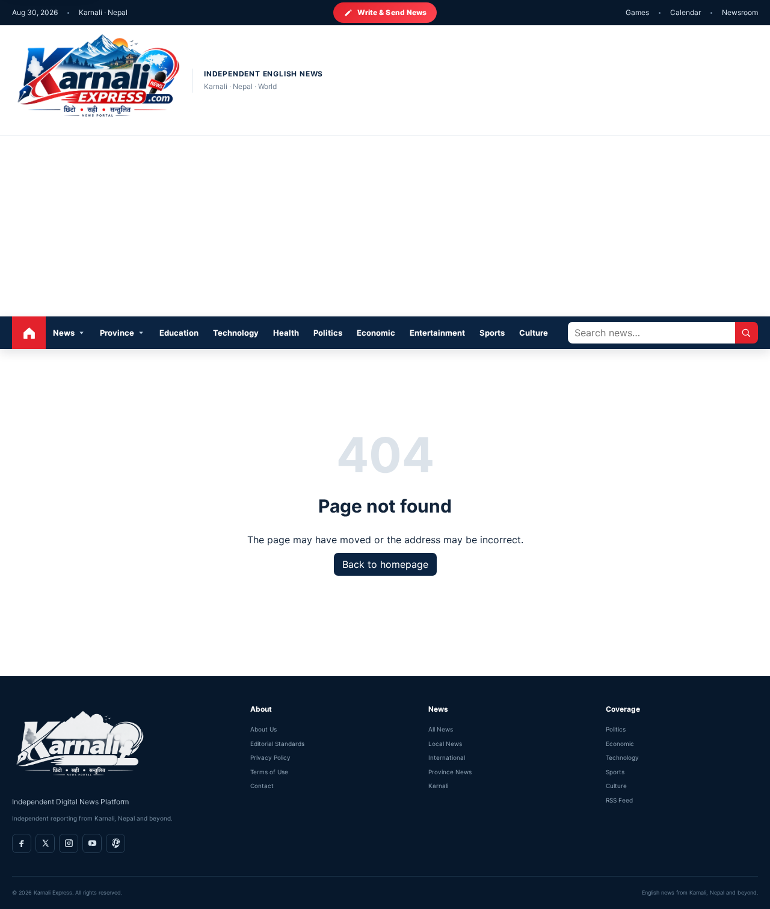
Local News (445, 743)
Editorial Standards (277, 743)
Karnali (438, 785)
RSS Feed (619, 800)
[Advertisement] (385, 226)
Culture (533, 332)
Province (117, 332)
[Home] (29, 332)
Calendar (685, 12)
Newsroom (740, 12)
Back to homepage (385, 564)
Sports (492, 332)
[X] (45, 843)
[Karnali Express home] (96, 80)
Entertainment (437, 332)
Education (179, 332)
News (64, 332)
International (446, 757)
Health (286, 332)
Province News (450, 771)
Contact (262, 785)
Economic (376, 332)
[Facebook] (21, 843)
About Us (263, 729)
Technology (236, 332)
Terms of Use (269, 771)
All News (440, 729)
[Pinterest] (115, 843)
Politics (327, 332)
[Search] (746, 333)
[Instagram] (68, 843)
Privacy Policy (270, 757)
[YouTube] (92, 843)
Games (637, 12)
